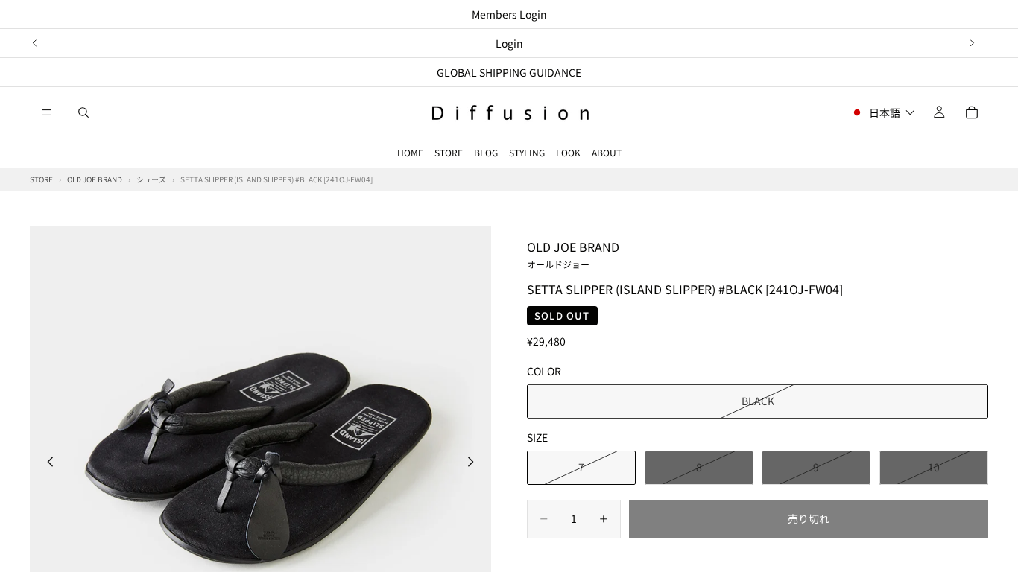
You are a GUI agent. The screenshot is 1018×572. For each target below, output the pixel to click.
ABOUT (607, 152)
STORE (448, 152)
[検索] (83, 112)
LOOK (568, 152)
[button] (883, 112)
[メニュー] (47, 112)
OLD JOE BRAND (573, 254)
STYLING (527, 152)
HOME (410, 152)
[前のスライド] (35, 43)
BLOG (486, 152)
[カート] (971, 112)
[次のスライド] (971, 43)
